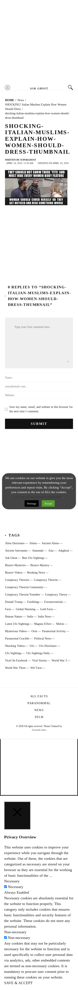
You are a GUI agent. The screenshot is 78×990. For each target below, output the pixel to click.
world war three (15, 667)
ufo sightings (13, 653)
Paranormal (39, 703)
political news (42, 638)
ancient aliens (50, 543)
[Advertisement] (39, 42)
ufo (32, 645)
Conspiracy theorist (46, 579)
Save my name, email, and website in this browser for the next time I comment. (41, 409)
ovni (34, 631)
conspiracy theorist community (24, 587)
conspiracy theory (56, 594)
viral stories (39, 660)
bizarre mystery (39, 565)
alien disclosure (15, 543)
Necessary (15, 887)
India (30, 616)
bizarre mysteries (15, 565)
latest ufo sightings (17, 623)
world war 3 (59, 660)
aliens (33, 543)
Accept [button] (48, 503)
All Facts (39, 696)
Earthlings (33, 601)
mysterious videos (16, 631)
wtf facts (36, 667)
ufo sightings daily (38, 653)
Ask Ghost (39, 88)
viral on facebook (16, 660)
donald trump (13, 601)
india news (44, 616)
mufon (60, 623)
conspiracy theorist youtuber (22, 594)
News (39, 710)
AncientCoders (39, 729)
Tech (39, 717)
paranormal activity (54, 631)
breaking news (36, 572)
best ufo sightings (33, 557)
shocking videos (15, 645)
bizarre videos (13, 572)
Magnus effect (42, 623)
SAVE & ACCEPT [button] (18, 983)
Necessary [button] (12, 881)
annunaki (37, 550)
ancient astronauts (16, 550)
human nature (13, 616)
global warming (25, 609)
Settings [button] (31, 503)
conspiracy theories (17, 579)
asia (50, 550)
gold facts (46, 609)
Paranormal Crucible (17, 638)
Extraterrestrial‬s (53, 601)
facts (8, 609)
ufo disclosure (48, 645)
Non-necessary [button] (15, 932)
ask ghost (11, 557)
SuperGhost (28, 160)
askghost (63, 550)
